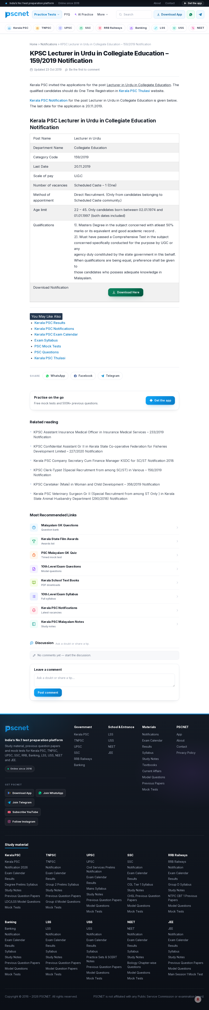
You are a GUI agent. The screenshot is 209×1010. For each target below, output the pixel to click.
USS (181, 27)
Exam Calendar (152, 740)
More (101, 14)
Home (33, 44)
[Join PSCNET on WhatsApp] (191, 14)
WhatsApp (58, 375)
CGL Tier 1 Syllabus (140, 884)
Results (147, 746)
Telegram (112, 375)
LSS (162, 27)
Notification (53, 867)
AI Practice (85, 14)
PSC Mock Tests (47, 346)
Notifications (49, 44)
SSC (88, 27)
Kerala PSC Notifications (54, 329)
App (179, 734)
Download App (171, 14)
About (157, 3)
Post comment (48, 692)
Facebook (85, 375)
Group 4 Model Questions (63, 901)
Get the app (195, 3)
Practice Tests (45, 14)
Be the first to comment (84, 69)
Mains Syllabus (96, 888)
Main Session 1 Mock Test (185, 974)
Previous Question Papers (22, 896)
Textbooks (149, 765)
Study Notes (150, 759)
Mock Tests (150, 789)
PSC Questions (46, 352)
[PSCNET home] (17, 14)
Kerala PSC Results (49, 323)
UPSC (68, 27)
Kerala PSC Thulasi (134, 91)
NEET (200, 27)
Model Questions (153, 777)
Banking (141, 27)
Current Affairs (151, 771)
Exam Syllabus (46, 340)
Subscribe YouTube (25, 812)
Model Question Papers (62, 968)
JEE (110, 752)
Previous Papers (153, 783)
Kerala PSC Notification (49, 100)
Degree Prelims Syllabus (21, 884)
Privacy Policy (186, 752)
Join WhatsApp (53, 793)
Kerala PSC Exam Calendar (56, 334)
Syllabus (147, 752)
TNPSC (46, 27)
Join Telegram (22, 802)
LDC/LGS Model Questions (22, 901)
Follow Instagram (23, 821)
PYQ (67, 14)
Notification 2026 (16, 867)
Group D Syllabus (179, 884)
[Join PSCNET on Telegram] (200, 14)
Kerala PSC (20, 27)
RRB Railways (113, 27)
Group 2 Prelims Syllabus (62, 884)
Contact (170, 3)
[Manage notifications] (198, 999)
